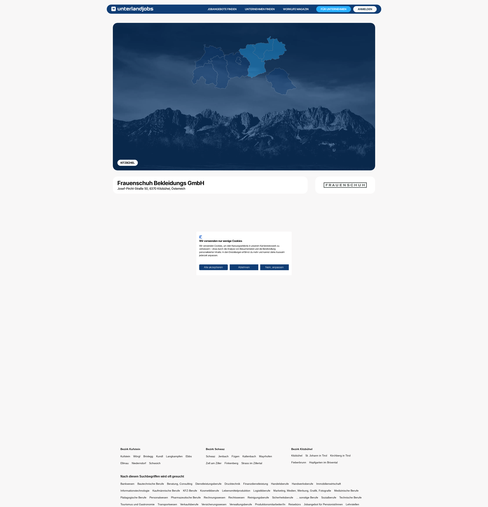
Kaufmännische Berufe (166, 490)
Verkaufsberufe (189, 504)
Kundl (159, 456)
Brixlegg (148, 456)
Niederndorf (139, 463)
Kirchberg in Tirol (340, 455)
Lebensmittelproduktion (236, 490)
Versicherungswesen (213, 504)
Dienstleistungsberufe (208, 483)
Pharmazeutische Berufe (186, 497)
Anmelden (365, 9)
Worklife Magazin (296, 9)
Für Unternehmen (333, 9)
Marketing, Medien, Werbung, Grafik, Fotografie (302, 490)
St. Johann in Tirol (316, 455)
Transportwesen (167, 504)
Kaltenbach (249, 456)
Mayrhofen (265, 456)
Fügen (235, 456)
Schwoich (155, 463)
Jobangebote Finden (222, 9)
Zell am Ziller (214, 463)
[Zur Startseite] (132, 9)
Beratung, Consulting (179, 483)
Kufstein (125, 456)
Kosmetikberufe (209, 490)
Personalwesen (158, 497)
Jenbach (223, 456)
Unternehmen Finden (260, 9)
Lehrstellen (352, 504)
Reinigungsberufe (258, 497)
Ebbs (189, 456)
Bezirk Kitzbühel (301, 449)
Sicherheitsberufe (282, 497)
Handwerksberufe (302, 483)
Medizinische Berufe (346, 490)
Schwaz (210, 456)
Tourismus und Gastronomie (137, 504)
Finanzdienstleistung (255, 483)
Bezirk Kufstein (130, 449)
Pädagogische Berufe (133, 497)
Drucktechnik (232, 483)
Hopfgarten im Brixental (323, 462)
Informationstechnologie (134, 490)
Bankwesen (127, 483)
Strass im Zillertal (251, 463)
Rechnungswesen (214, 497)
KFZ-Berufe (190, 490)
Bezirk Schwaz (215, 449)
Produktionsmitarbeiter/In (270, 504)
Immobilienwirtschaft (328, 483)
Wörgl (136, 456)
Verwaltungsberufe (241, 504)
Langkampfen (174, 456)
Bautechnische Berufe (150, 483)
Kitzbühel (296, 455)
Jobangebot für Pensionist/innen (323, 504)
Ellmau (124, 463)
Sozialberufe (328, 497)
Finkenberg (231, 463)
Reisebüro (294, 504)
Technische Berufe (350, 497)
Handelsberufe (280, 483)
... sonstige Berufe (307, 497)
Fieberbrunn (298, 462)
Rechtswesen (236, 497)
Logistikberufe (261, 490)
